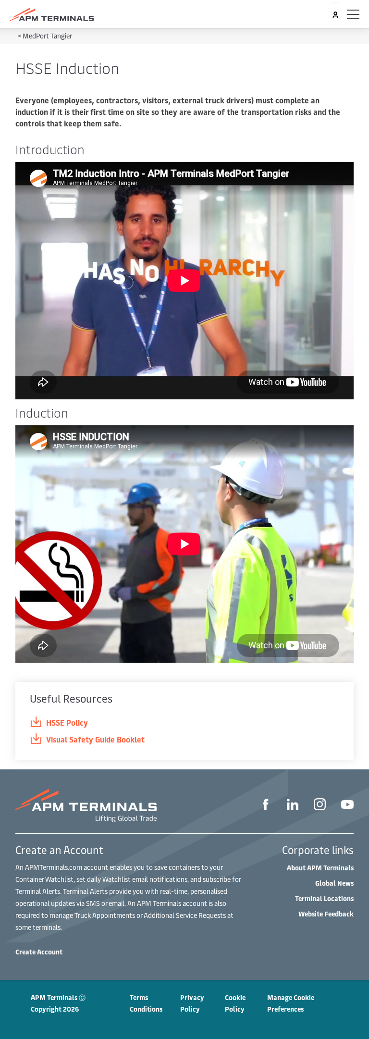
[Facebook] (265, 806)
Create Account (38, 951)
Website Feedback (326, 913)
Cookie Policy (235, 1003)
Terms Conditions (146, 1003)
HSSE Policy (67, 722)
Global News (334, 883)
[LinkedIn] (292, 806)
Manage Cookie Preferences (290, 1003)
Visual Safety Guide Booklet (95, 739)
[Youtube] (347, 805)
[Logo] (52, 14)
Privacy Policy (192, 1003)
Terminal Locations (324, 898)
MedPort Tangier (47, 35)
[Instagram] (320, 805)
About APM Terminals (320, 867)
